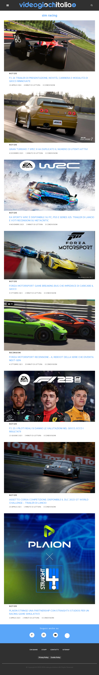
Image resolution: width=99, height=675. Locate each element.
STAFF (44, 650)
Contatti (54, 650)
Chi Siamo (34, 650)
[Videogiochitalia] (47, 5)
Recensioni (15, 352)
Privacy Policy (43, 657)
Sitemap (66, 650)
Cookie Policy (55, 657)
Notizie (13, 73)
